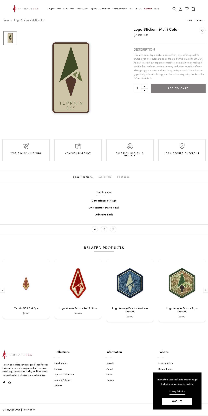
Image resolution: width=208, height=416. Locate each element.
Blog (156, 8)
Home (5, 20)
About (109, 369)
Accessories (82, 8)
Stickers (58, 385)
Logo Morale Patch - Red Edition (78, 308)
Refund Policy (165, 369)
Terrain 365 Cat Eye (26, 308)
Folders (58, 369)
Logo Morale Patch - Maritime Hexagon (130, 309)
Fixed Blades (61, 363)
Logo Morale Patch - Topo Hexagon (182, 309)
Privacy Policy (165, 363)
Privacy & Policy (177, 391)
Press (139, 8)
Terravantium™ (120, 8)
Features (123, 177)
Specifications (83, 177)
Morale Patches (62, 380)
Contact (148, 8)
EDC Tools (68, 8)
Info (132, 8)
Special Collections (100, 8)
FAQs (109, 374)
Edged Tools (54, 8)
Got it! (177, 401)
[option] (10, 38)
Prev (190, 20)
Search (110, 363)
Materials (104, 177)
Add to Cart (178, 88)
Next (200, 20)
